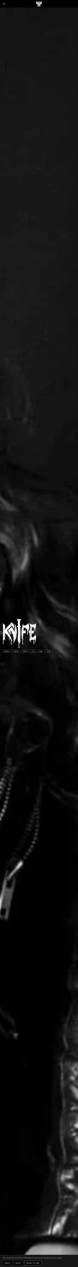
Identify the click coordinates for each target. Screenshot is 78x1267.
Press (25, 651)
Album (6, 651)
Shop (41, 651)
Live (33, 651)
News (49, 651)
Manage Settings (33, 1263)
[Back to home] (39, 4)
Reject (18, 1263)
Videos (16, 651)
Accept (7, 1263)
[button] (4, 4)
